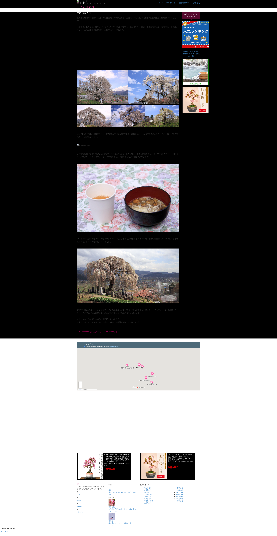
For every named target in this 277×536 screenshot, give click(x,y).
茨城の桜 (148, 494)
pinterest (79, 506)
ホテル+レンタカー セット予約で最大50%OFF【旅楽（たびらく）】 (191, 54)
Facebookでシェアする (90, 331)
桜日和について (184, 3)
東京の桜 (148, 499)
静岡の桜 (180, 494)
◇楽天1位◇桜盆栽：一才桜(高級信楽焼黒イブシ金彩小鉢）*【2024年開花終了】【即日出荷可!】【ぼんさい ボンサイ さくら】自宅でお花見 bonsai (180, 457)
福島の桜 (148, 490)
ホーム (161, 3)
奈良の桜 (180, 501)
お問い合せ (196, 3)
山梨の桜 (180, 490)
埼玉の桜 (148, 503)
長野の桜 (180, 492)
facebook (79, 495)
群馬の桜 (180, 488)
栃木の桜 (148, 492)
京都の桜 (180, 499)
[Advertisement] (128, 50)
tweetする (113, 331)
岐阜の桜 (180, 496)
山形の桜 (148, 488)
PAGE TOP (3, 532)
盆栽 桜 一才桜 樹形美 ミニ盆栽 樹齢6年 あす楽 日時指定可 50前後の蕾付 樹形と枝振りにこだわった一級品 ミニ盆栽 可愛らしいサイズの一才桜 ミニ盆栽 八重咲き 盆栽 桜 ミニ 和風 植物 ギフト (117, 457)
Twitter (79, 500)
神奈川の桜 (149, 501)
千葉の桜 (148, 496)
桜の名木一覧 (171, 3)
